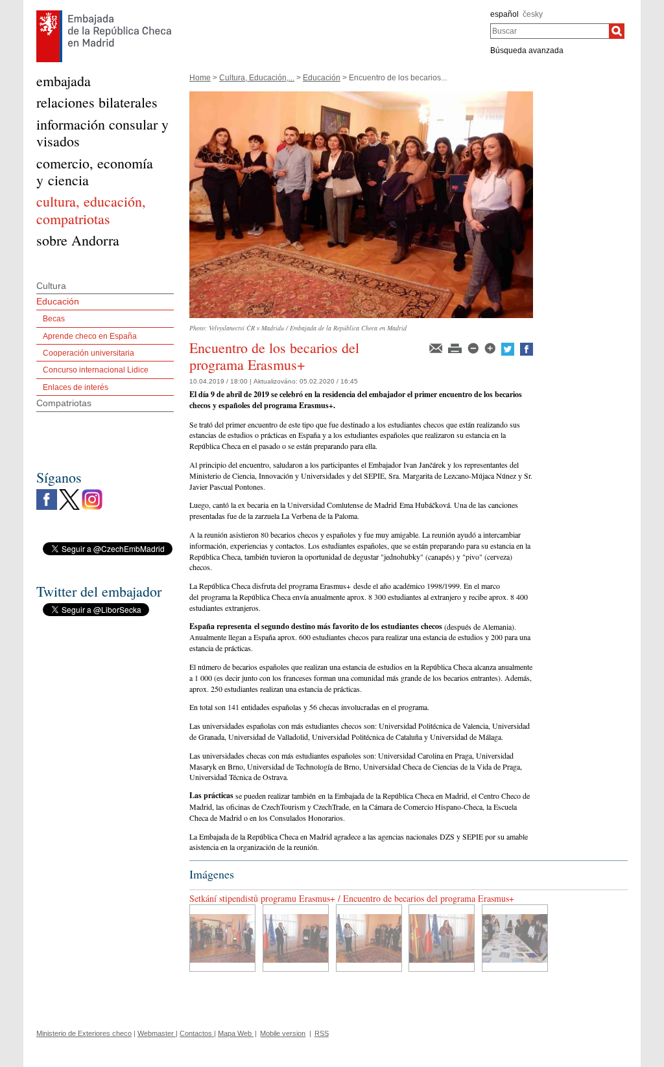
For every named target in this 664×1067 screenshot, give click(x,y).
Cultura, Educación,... (256, 77)
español (504, 14)
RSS (321, 1033)
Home (200, 77)
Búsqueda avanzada (526, 50)
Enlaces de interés (75, 387)
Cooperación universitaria (88, 353)
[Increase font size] (490, 347)
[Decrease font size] (474, 347)
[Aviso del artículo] (436, 347)
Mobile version (282, 1033)
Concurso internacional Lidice (95, 369)
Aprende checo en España (90, 336)
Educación (321, 77)
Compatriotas (63, 403)
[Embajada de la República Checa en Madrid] (104, 13)
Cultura (51, 286)
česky (533, 14)
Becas (54, 318)
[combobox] (549, 31)
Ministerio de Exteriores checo (84, 1033)
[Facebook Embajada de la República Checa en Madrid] (46, 492)
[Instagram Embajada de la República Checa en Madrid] (92, 492)
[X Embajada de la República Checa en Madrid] (69, 492)
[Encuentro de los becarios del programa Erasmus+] (361, 95)
